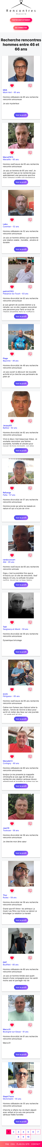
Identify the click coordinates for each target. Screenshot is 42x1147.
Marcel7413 (8, 157)
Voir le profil (21, 115)
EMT (5, 962)
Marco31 (7, 1029)
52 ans (16, 226)
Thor (5, 895)
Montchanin (8, 1099)
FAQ (7, 1144)
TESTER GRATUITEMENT (21, 20)
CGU (13, 1144)
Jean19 (6, 828)
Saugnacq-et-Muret (11, 629)
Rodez (6, 897)
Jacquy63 (7, 425)
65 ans (17, 92)
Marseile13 (7, 761)
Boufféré (6, 964)
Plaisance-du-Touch (11, 293)
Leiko (5, 224)
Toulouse (7, 830)
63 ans (25, 293)
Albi (4, 562)
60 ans (16, 763)
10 (28, 1137)
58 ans (13, 897)
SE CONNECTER (21, 28)
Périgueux (7, 696)
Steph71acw (8, 1096)
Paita (5, 495)
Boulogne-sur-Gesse (12, 1032)
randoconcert (9, 559)
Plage (5, 358)
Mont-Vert (7, 92)
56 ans (16, 830)
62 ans (14, 428)
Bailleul (6, 428)
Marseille (7, 159)
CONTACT (35, 1144)
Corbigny (7, 763)
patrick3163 (8, 291)
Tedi (5, 627)
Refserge (7, 492)
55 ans (18, 1099)
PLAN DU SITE (23, 1144)
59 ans (25, 629)
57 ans (12, 495)
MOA (5, 90)
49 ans (15, 361)
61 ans (25, 1032)
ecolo (5, 694)
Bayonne (6, 361)
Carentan (7, 226)
